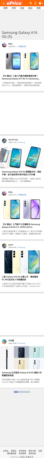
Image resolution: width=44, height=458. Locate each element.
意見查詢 (22, 451)
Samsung (21, 142)
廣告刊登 (32, 451)
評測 (14, 8)
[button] (31, 3)
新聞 (5, 8)
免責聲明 (22, 453)
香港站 (13, 451)
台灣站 (5, 451)
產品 (30, 8)
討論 (22, 8)
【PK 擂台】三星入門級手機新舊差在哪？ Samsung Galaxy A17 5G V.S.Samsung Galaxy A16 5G (20, 77)
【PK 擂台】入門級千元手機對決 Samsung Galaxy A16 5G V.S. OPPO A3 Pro (21, 225)
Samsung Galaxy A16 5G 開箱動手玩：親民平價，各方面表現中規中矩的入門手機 (21, 173)
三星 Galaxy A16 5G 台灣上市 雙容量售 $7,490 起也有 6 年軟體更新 (20, 278)
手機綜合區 (22, 46)
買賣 (39, 8)
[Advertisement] (22, 113)
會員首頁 (32, 453)
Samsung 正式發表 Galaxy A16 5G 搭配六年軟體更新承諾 (22, 373)
